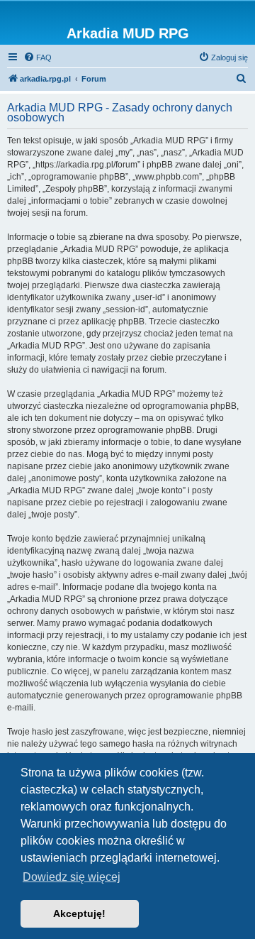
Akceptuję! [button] (79, 913)
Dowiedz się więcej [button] (71, 877)
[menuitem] (37, 57)
